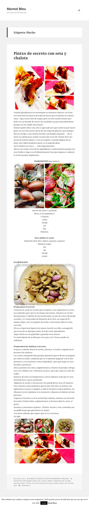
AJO (39, 481)
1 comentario (25, 485)
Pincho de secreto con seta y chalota (45, 483)
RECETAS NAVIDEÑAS (52, 479)
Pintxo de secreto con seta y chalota (40, 55)
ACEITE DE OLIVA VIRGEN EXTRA (25, 481)
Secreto (70, 483)
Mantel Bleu (16, 9)
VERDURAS (65, 479)
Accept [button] (44, 503)
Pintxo (61, 483)
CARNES (32, 479)
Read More (52, 503)
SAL (66, 483)
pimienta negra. (19, 483)
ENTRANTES (40, 479)
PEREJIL (50, 481)
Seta (15, 485)
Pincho (28, 483)
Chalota (44, 481)
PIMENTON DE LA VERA (62, 481)
